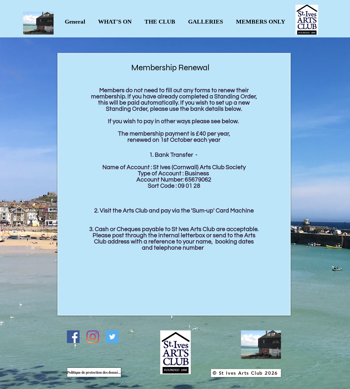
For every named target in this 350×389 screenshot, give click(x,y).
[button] (115, 21)
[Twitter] (112, 336)
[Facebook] (73, 336)
